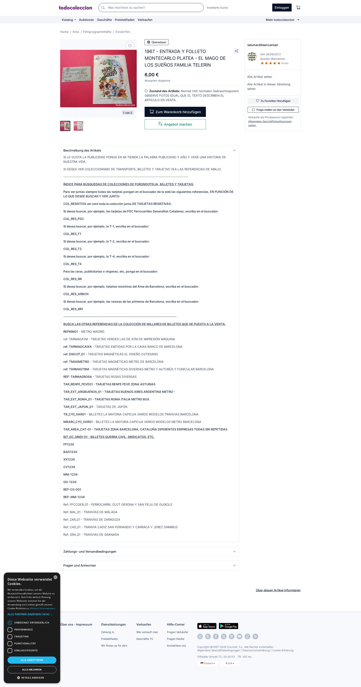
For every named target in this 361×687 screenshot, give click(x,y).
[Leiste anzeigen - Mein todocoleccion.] (298, 19)
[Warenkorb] (298, 7)
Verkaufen (145, 20)
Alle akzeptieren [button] (32, 660)
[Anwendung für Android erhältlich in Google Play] (228, 626)
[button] (149, 150)
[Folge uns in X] (224, 636)
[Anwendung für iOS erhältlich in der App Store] (207, 626)
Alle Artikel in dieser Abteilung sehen (268, 86)
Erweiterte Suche (217, 7)
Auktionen (86, 20)
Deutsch (209, 663)
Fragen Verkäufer (177, 632)
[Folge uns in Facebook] (216, 636)
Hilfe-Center (176, 624)
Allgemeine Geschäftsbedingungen (218, 650)
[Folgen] (130, 45)
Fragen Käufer (175, 638)
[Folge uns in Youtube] (239, 636)
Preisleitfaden (125, 20)
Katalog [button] (68, 20)
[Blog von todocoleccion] (255, 636)
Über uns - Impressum (76, 624)
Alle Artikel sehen (259, 77)
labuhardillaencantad (262, 45)
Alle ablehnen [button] (32, 669)
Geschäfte (104, 20)
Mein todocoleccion (280, 20)
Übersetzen (159, 42)
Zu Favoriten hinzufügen (275, 100)
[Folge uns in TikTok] (247, 636)
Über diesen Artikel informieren (278, 590)
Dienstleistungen (113, 624)
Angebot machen (178, 124)
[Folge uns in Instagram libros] (208, 636)
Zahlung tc (107, 632)
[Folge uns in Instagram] (200, 636)
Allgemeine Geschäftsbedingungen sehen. (270, 123)
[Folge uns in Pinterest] (231, 636)
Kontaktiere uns (176, 645)
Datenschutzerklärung (256, 650)
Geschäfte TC (144, 638)
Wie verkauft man (147, 632)
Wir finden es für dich (114, 645)
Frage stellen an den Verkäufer (275, 109)
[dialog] (32, 628)
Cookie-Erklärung (283, 650)
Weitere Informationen (42, 608)
